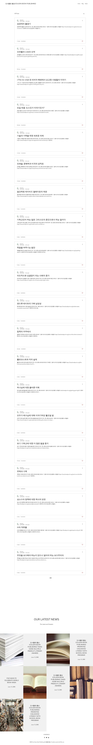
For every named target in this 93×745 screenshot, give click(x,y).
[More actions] (83, 20)
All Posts (17, 13)
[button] (83, 13)
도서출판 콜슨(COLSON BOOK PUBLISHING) (20, 3)
